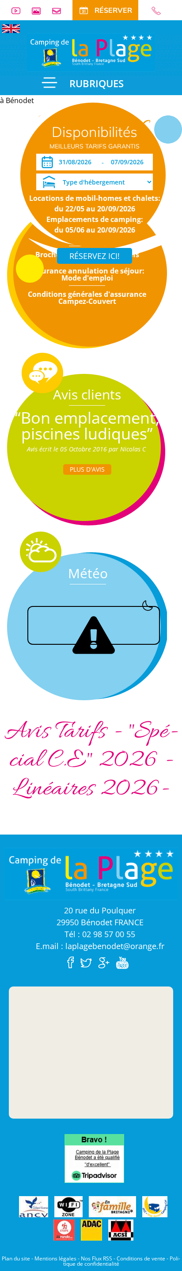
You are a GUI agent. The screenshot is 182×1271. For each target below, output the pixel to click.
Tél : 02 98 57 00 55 (99, 934)
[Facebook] (73, 962)
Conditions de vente (141, 1258)
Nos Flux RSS (96, 1258)
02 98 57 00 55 (160, 11)
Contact (60, 11)
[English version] (11, 27)
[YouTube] (124, 962)
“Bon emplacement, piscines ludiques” (87, 425)
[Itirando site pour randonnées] (64, 1230)
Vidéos (19, 11)
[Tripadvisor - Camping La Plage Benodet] (94, 1157)
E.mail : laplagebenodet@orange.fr (100, 946)
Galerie (40, 11)
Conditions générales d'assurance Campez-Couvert (87, 297)
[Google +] (106, 962)
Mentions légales (55, 1258)
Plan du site (16, 1258)
